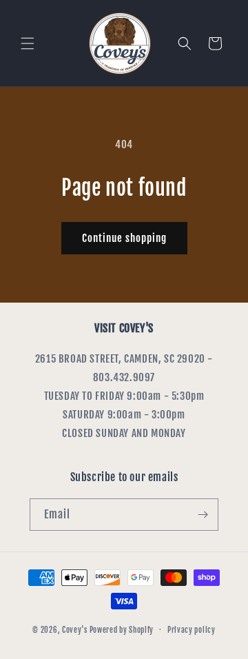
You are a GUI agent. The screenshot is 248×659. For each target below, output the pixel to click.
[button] (27, 43)
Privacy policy (191, 630)
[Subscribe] (202, 514)
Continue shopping (124, 238)
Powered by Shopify (122, 629)
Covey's (74, 629)
